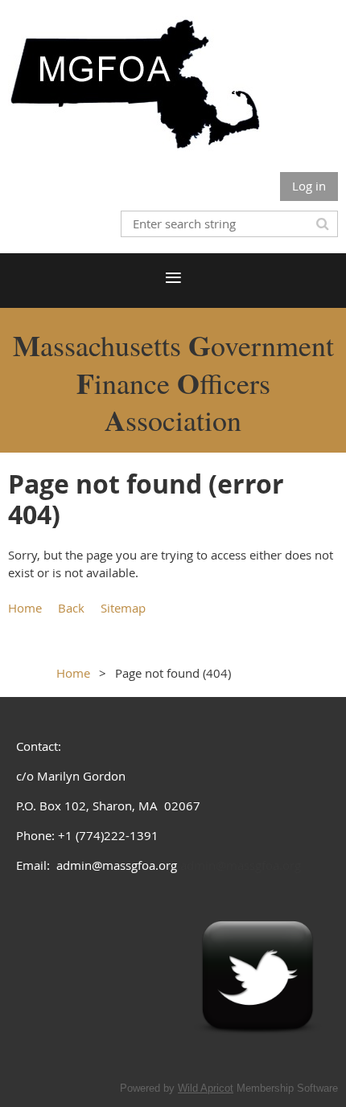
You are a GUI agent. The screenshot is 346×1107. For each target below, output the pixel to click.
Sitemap (123, 608)
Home (25, 608)
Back (71, 608)
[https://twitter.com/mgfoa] (257, 1054)
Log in (309, 186)
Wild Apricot (205, 1088)
